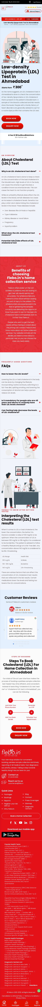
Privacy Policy (21, 998)
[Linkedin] (25, 822)
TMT (33, 873)
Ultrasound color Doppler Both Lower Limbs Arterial (18, 928)
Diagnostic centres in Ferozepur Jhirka (19, 971)
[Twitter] (16, 822)
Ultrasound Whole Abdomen (15, 877)
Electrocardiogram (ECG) (14, 867)
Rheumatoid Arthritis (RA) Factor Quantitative (17, 882)
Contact (28, 797)
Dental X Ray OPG (11, 917)
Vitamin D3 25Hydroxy (23, 855)
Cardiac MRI (26, 912)
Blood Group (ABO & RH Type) (16, 892)
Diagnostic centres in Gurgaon (16, 967)
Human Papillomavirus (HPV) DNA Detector (20, 888)
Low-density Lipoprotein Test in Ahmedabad (24, 24)
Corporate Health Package (16, 953)
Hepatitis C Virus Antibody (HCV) (17, 900)
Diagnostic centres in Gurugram (16, 983)
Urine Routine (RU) (11, 848)
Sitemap (28, 804)
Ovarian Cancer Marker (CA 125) (17, 879)
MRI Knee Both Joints (12, 912)
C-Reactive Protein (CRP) (20, 873)
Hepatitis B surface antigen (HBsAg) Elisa (20, 898)
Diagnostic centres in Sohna (15, 969)
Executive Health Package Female (17, 957)
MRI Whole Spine (20, 908)
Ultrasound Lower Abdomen (16, 931)
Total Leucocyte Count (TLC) (17, 906)
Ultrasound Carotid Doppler (15, 933)
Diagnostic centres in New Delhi (16, 964)
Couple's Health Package (14, 944)
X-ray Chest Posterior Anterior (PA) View (20, 875)
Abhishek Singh (33, 619)
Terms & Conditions (31, 996)
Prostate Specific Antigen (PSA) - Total (19, 935)
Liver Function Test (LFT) (13, 850)
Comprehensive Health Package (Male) (21, 951)
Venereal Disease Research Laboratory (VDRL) (19, 903)
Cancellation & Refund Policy (12, 996)
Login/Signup (36, 2)
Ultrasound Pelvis (11, 925)
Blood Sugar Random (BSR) (15, 859)
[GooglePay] (11, 834)
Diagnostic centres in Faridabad (16, 981)
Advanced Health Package (14, 942)
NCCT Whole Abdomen (24, 919)
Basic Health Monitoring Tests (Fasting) (19, 946)
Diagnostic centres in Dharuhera (17, 974)
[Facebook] (11, 822)
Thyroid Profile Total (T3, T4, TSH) (17, 863)
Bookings (7, 798)
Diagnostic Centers (29, 807)
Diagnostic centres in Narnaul (16, 978)
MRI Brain (8, 908)
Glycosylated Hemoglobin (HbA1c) (17, 857)
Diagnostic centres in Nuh (14, 976)
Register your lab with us (11, 805)
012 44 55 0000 (14, 2)
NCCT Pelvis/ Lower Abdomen (16, 921)
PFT (7, 873)
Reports (7, 801)
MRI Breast (32, 908)
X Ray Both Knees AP (25, 915)
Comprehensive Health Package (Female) (20, 949)
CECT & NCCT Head (27, 917)
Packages (8, 794)
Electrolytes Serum (13, 890)
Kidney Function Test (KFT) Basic (17, 853)
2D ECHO (31, 877)
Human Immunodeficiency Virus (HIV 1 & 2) (20, 894)
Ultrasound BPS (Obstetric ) (15, 923)
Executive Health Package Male (16, 955)
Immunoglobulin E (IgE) (13, 865)
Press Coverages (32, 800)
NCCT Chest (9, 919)
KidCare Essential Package (14, 959)
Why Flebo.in (9, 809)
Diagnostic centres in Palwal (15, 985)
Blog (27, 794)
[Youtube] (20, 822)
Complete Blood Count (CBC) (16, 846)
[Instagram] (30, 822)
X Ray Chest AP (10, 915)
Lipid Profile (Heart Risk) (13, 861)
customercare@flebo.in (15, 783)
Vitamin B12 (9, 855)
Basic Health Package (13, 940)
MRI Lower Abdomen (14, 910)
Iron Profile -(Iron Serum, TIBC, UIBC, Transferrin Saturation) (18, 870)
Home (6, 24)
